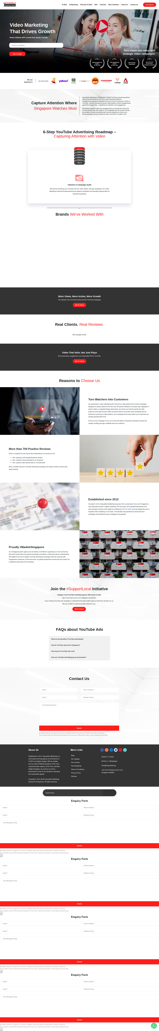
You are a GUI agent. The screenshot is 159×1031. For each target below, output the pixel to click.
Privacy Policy (76, 773)
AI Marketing (73, 4)
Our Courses (75, 762)
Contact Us (134, 4)
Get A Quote (149, 4)
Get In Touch (17, 54)
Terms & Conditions (77, 769)
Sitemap (74, 776)
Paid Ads (103, 4)
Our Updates (75, 759)
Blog (72, 755)
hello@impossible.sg (109, 765)
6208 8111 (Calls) (108, 757)
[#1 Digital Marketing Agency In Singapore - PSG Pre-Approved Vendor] (102, 750)
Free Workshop (76, 766)
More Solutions (113, 4)
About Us (124, 4)
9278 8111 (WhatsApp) (109, 761)
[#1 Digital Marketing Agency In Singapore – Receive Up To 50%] (154, 1025)
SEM (129, 509)
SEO (96, 4)
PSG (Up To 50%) (86, 4)
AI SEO (64, 4)
